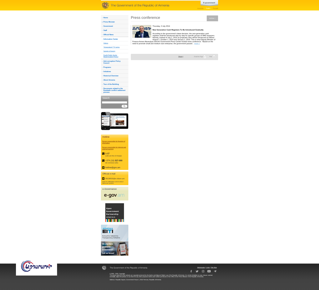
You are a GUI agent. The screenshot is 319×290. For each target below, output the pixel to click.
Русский (215, 8)
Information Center (110, 39)
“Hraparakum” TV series (111, 47)
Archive (211, 18)
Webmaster (201, 267)
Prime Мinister (109, 22)
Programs (107, 67)
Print (210, 56)
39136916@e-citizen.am (115, 179)
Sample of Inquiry (109, 51)
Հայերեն (200, 8)
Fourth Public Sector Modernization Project (110, 56)
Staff (105, 30)
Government (108, 26)
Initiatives (107, 71)
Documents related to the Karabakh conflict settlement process (114, 90)
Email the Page (198, 56)
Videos (105, 43)
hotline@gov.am (112, 167)
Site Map (214, 267)
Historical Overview (110, 76)
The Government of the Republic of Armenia (143, 5)
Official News (108, 35)
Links (208, 267)
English (208, 8)
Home (105, 18)
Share (180, 56)
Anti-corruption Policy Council (111, 62)
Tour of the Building (111, 84)
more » (197, 44)
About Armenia (109, 80)
